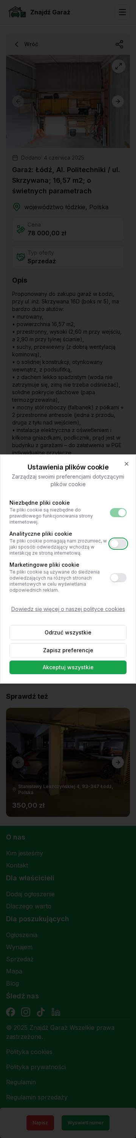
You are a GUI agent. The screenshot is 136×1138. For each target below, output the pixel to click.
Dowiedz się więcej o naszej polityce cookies (68, 609)
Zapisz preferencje (68, 650)
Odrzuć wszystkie (68, 632)
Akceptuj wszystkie (68, 667)
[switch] (118, 512)
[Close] (127, 464)
